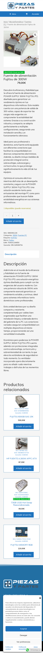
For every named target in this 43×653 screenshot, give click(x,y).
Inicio (6, 21)
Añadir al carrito (13, 221)
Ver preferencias (23, 642)
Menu (14, 14)
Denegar (23, 635)
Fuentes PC (22, 235)
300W (15, 235)
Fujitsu (11, 240)
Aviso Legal (36, 648)
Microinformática (16, 21)
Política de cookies (9, 648)
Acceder (35, 14)
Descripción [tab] (10, 254)
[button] (40, 598)
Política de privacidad (22, 648)
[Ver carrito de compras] (26, 14)
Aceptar (23, 629)
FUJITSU (14, 238)
